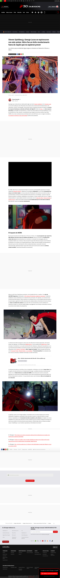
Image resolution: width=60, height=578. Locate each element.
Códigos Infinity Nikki (17, 523)
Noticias (15, 449)
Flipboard (21, 54)
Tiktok (52, 541)
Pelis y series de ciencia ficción (39, 449)
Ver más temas (5, 541)
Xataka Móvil (5, 554)
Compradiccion (45, 555)
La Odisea (43, 31)
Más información (31, 576)
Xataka (4, 552)
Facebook (17, 54)
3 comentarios (12, 54)
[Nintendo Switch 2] (41, 12)
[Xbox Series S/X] (38, 12)
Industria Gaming (6, 532)
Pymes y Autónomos (52, 555)
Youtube (43, 541)
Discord (50, 541)
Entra (50, 6)
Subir (54, 547)
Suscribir (55, 531)
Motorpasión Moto (38, 554)
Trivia (15, 12)
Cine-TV (19, 449)
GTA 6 (39, 31)
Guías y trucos (9, 12)
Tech (24, 12)
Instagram (45, 541)
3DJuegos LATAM (14, 567)
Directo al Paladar (30, 552)
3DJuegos (30, 6)
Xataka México (5, 567)
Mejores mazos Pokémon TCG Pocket (40, 523)
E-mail (23, 54)
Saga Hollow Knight (6, 535)
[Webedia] (6, 547)
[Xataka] (1, 1)
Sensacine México (22, 567)
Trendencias (45, 552)
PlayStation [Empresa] (14, 538)
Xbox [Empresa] (24, 535)
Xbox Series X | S (15, 530)
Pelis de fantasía (33, 31)
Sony (4, 537)
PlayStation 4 (24, 532)
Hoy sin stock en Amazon (22, 360)
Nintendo (54, 31)
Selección (19, 12)
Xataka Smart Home (5, 558)
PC (22, 530)
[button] (16, 99)
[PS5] (35, 12)
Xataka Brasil (5, 569)
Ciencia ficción (14, 31)
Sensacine (20, 552)
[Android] (44, 12)
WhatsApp (36, 541)
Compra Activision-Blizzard (25, 538)
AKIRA (30, 449)
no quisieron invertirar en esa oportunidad (17, 115)
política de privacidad (45, 534)
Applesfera (4, 555)
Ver (30, 480)
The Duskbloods (21, 31)
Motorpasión (37, 552)
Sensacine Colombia (20, 569)
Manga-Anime (24, 449)
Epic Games (49, 31)
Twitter (19, 54)
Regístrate (54, 6)
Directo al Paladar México (30, 568)
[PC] (32, 12)
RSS (47, 541)
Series (27, 12)
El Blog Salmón (53, 552)
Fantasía (27, 31)
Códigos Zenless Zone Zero (27, 523)
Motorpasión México (37, 568)
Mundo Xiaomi (5, 560)
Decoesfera (45, 554)
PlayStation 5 (5, 530)
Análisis (3, 12)
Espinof (20, 554)
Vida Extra (12, 554)
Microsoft (14, 535)
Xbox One (14, 532)
